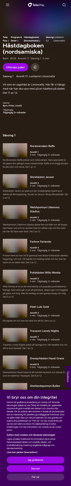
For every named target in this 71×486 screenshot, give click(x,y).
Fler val (35, 477)
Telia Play (5, 39)
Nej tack (35, 468)
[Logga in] (35, 67)
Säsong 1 (49, 39)
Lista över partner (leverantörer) (22, 452)
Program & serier (16, 39)
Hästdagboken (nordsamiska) (31, 39)
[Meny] (8, 5)
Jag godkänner (35, 460)
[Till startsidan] (36, 5)
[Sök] (64, 5)
